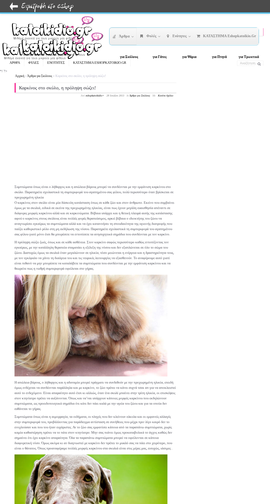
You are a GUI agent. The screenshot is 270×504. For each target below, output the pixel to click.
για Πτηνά (219, 57)
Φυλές (33, 63)
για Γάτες (159, 57)
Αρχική (19, 76)
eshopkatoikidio (94, 95)
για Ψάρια (189, 57)
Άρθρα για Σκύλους (39, 76)
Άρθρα (14, 63)
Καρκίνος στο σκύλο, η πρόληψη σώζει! (57, 87)
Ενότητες (56, 63)
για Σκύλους (129, 57)
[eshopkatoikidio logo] (64, 46)
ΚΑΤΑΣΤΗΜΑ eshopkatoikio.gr (99, 63)
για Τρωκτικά (249, 57)
